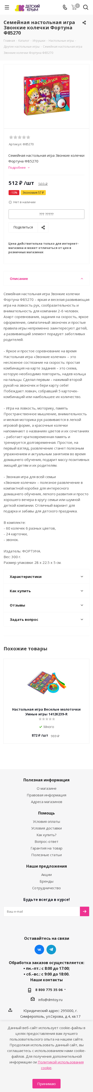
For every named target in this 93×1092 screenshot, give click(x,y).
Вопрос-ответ (46, 841)
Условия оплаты (46, 821)
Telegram (51, 949)
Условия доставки (46, 828)
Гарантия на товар (46, 848)
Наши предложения (46, 866)
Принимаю (46, 1083)
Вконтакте (39, 949)
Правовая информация (46, 795)
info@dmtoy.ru (50, 999)
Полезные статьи (46, 854)
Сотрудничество (46, 887)
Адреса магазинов (46, 801)
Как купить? (46, 834)
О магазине (47, 788)
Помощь (46, 813)
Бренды (46, 881)
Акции (46, 874)
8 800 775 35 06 (49, 989)
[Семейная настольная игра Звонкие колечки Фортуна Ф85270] (46, 94)
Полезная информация (46, 780)
